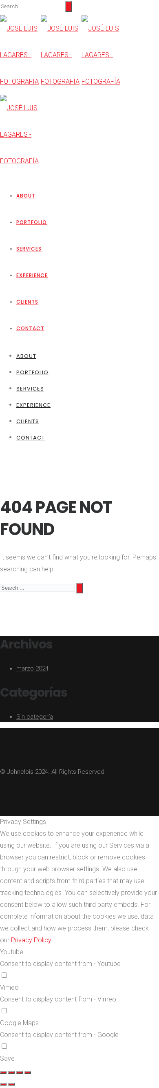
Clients (27, 301)
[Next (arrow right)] (11, 1084)
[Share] (11, 1072)
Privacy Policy (31, 940)
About (25, 195)
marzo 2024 (32, 668)
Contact (30, 328)
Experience (32, 275)
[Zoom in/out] (27, 1072)
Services (29, 248)
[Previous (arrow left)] (3, 1084)
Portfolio (31, 222)
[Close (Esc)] (3, 1072)
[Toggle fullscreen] (19, 1072)
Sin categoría (34, 716)
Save (7, 1058)
